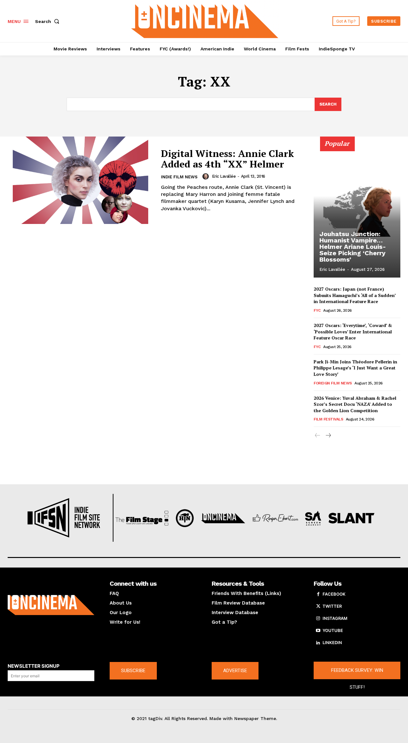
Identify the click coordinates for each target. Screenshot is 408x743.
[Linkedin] (318, 642)
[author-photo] (206, 176)
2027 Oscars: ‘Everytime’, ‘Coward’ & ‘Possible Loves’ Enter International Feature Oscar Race (353, 331)
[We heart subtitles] (205, 20)
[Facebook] (318, 594)
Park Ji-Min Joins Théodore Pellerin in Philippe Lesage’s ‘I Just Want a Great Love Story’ (355, 368)
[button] (48, 21)
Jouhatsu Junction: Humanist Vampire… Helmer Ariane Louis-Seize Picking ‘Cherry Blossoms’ (352, 246)
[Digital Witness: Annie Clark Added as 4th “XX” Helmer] (80, 180)
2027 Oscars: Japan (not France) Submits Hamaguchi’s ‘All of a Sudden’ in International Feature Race (355, 295)
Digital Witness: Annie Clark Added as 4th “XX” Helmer (227, 158)
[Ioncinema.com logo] (51, 605)
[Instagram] (318, 618)
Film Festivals (328, 419)
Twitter (332, 606)
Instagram (335, 618)
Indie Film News (179, 177)
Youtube (333, 630)
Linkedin (332, 642)
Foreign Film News (333, 383)
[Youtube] (318, 630)
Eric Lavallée (224, 176)
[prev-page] (318, 436)
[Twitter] (318, 606)
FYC (317, 310)
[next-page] (328, 436)
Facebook (334, 594)
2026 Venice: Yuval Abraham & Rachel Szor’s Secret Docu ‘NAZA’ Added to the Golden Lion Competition (355, 404)
